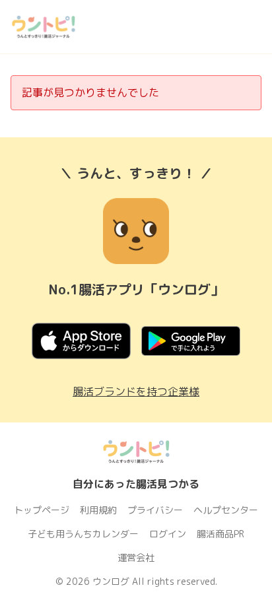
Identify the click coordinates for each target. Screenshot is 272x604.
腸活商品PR (220, 533)
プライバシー (155, 510)
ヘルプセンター (225, 510)
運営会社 (136, 557)
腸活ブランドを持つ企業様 (136, 391)
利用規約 (98, 510)
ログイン (167, 533)
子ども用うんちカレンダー (83, 533)
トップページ (41, 510)
